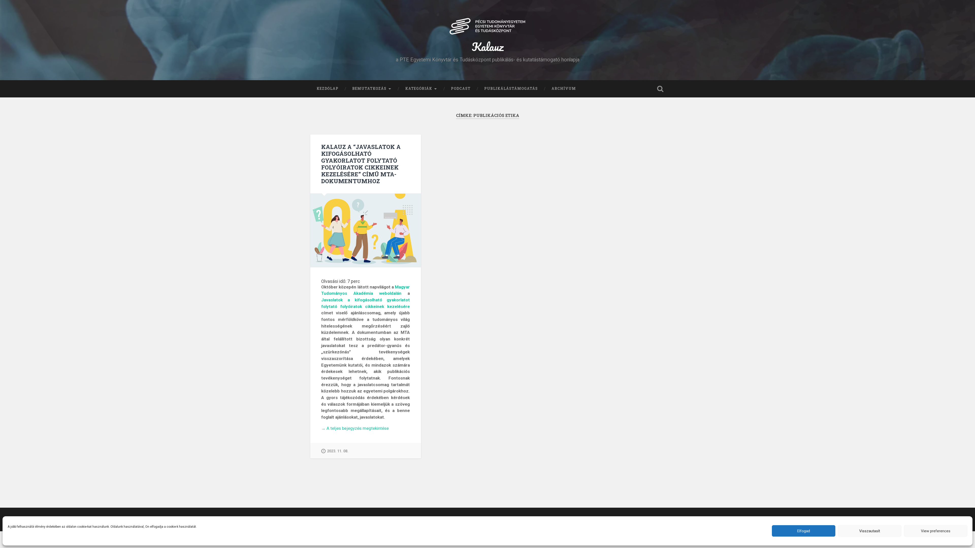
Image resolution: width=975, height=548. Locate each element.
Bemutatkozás (369, 88)
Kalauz (487, 47)
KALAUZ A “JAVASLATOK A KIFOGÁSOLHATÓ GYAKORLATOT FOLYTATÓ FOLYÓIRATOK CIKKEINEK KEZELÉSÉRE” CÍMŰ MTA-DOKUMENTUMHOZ (361, 164)
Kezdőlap (327, 88)
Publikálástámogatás (511, 88)
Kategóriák (418, 88)
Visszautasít (869, 531)
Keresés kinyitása (660, 88)
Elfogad (803, 531)
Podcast (460, 88)
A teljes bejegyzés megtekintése (355, 428)
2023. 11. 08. (337, 451)
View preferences (935, 531)
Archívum (563, 88)
